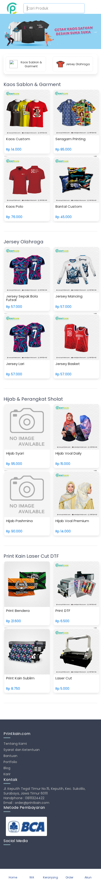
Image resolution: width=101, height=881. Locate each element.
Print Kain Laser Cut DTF (31, 556)
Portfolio (10, 762)
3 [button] (57, 44)
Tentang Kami (15, 743)
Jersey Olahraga (23, 241)
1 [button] (43, 44)
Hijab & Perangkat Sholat (33, 399)
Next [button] (95, 31)
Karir (7, 774)
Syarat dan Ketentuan (22, 749)
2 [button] (50, 44)
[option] (50, 31)
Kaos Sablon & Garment (32, 84)
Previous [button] (6, 31)
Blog (7, 768)
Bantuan (10, 755)
